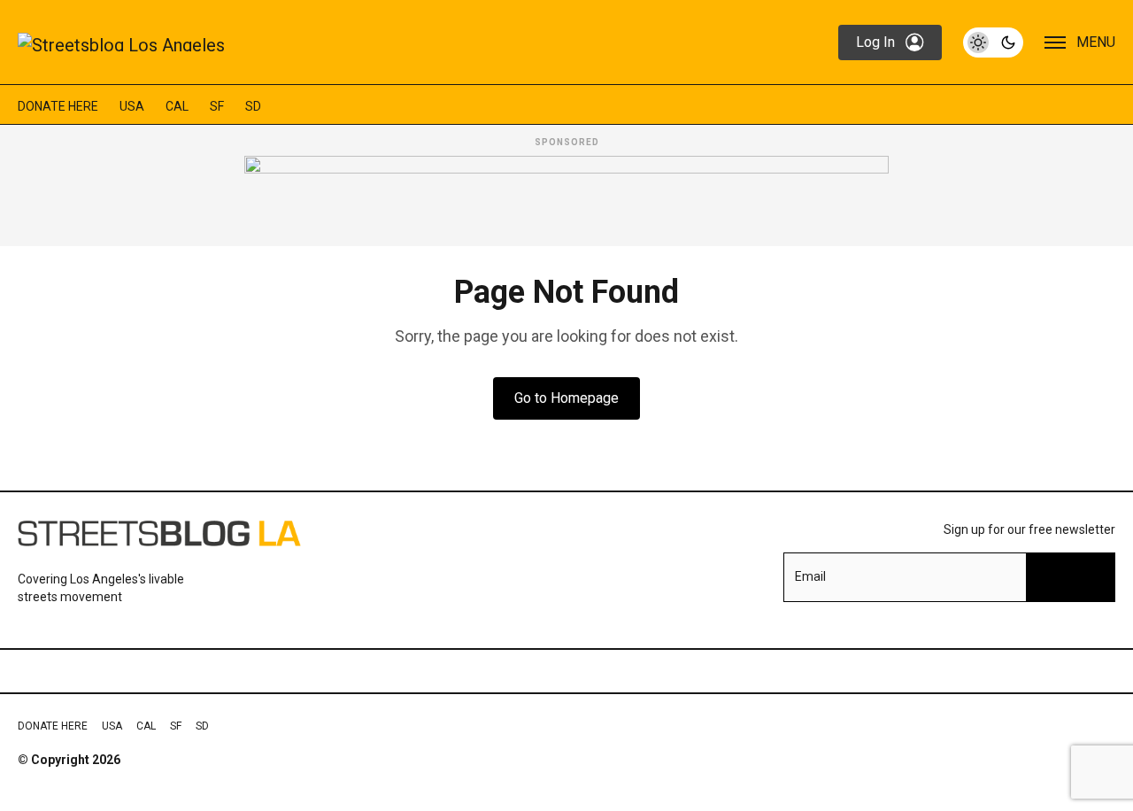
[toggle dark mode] (993, 42)
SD (253, 106)
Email (810, 576)
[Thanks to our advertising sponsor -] (566, 196)
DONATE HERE (58, 106)
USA (131, 106)
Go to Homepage (566, 398)
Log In (875, 42)
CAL (177, 106)
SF (217, 106)
